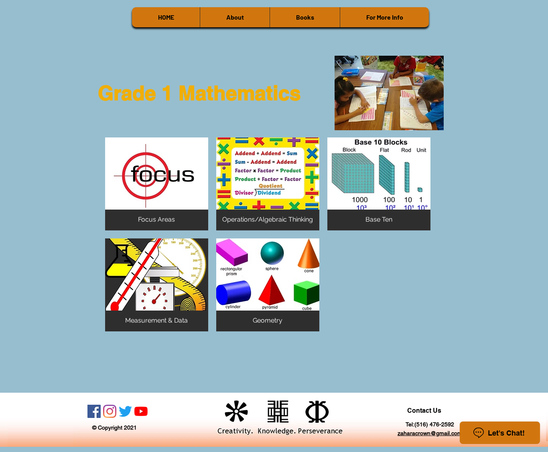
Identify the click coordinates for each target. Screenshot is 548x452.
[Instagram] (109, 411)
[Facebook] (94, 411)
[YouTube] (141, 411)
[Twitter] (125, 411)
